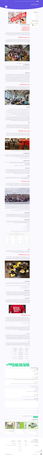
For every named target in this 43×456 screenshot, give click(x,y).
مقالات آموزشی (36, 18)
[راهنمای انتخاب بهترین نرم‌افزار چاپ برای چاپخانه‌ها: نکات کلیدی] (21, 425)
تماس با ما (6, 1)
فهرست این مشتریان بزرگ (18, 208)
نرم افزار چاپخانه (19, 450)
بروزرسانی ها (36, 14)
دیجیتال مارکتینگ (24, 362)
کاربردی (37, 17)
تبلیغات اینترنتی (28, 362)
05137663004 (11, 443)
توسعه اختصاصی (19, 446)
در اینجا (27, 283)
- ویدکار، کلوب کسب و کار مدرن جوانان (34, 385)
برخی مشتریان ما (20, 1)
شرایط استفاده (19, 443)
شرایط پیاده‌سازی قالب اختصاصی (19, 444)
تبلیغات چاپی (27, 335)
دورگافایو (28, 183)
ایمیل (37, 410)
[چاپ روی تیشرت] (33, 425)
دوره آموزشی (36, 16)
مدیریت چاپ (20, 449)
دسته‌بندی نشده (36, 15)
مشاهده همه (36, 435)
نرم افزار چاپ (20, 451)
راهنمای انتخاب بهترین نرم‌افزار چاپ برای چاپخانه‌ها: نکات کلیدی (21, 431)
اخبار (37, 13)
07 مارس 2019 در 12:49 (36, 395)
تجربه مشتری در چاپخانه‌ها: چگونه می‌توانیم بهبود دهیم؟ (10, 431)
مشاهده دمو (24, 1)
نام (37, 408)
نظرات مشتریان (19, 445)
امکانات (34, 1)
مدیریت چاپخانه (19, 448)
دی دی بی (27, 256)
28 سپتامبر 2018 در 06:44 (35, 386)
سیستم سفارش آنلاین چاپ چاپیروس (37, 1)
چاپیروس (33, 454)
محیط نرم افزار (31, 1)
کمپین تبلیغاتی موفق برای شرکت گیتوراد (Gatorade (12, 336)
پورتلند (6, 77)
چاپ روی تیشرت (35, 430)
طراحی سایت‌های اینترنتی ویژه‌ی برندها (26, 228)
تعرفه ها (26, 1)
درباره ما (16, 1)
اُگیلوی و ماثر (9, 134)
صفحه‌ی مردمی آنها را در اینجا (12, 76)
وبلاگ (17, 1)
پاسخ (37, 371)
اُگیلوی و (24, 170)
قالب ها (29, 1)
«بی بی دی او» (28, 317)
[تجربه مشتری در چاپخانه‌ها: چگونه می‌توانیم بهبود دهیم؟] (10, 425)
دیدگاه (37, 400)
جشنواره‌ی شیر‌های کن (25, 250)
